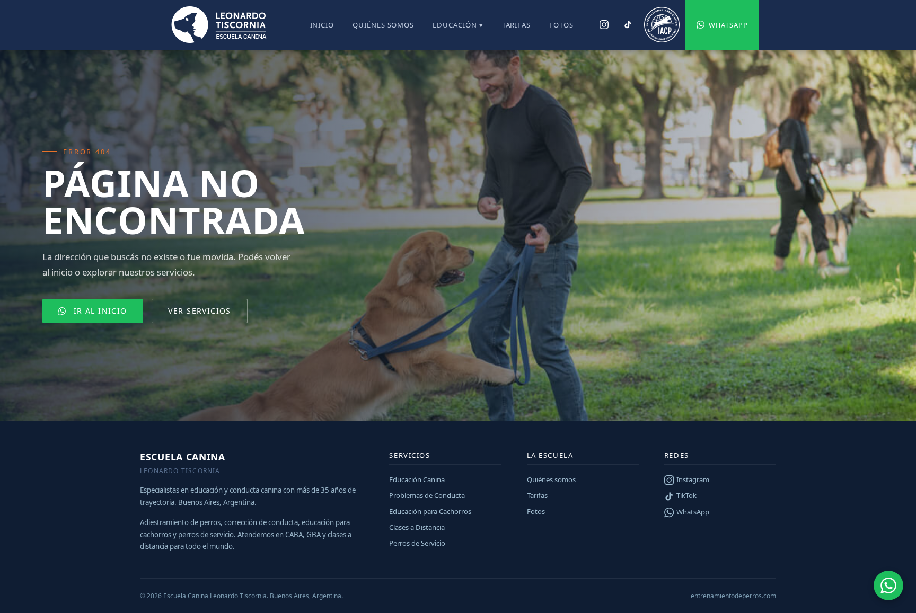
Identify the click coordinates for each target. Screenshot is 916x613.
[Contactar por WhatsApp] (888, 585)
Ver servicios (199, 311)
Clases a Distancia (417, 527)
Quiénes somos (383, 25)
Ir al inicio (100, 311)
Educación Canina (417, 479)
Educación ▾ (458, 25)
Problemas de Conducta (427, 495)
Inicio (322, 25)
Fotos (561, 25)
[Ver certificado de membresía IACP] (661, 25)
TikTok (686, 495)
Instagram (692, 479)
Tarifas (516, 25)
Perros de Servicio (417, 543)
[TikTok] (627, 25)
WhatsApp (728, 25)
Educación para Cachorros (430, 511)
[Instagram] (604, 25)
